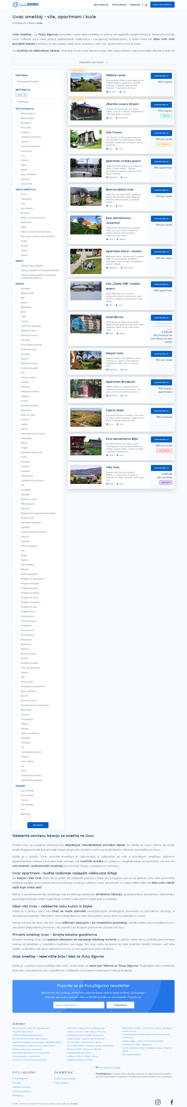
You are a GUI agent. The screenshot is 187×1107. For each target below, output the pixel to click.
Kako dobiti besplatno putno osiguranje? (31, 1052)
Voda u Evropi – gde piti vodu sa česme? (86, 1038)
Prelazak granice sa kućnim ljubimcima (85, 1035)
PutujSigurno (19, 23)
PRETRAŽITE (38, 825)
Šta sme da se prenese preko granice (29, 1038)
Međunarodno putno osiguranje (27, 1049)
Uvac (124, 92)
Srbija (31, 23)
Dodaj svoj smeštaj (162, 5)
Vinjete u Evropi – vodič (78, 1031)
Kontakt (16, 1082)
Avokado (74, 1104)
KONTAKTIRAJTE (161, 76)
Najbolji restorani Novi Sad (79, 1059)
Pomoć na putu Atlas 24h (24, 1028)
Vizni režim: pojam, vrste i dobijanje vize (86, 1028)
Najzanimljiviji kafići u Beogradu (137, 1044)
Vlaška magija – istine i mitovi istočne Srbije (142, 1041)
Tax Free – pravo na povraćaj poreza (29, 1059)
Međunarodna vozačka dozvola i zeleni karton (33, 1045)
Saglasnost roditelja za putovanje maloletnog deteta (37, 1042)
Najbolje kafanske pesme (79, 1052)
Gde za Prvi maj (97, 1031)
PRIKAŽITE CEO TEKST (91, 62)
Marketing (17, 1095)
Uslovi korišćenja (21, 1091)
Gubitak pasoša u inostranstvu (26, 1056)
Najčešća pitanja (21, 1086)
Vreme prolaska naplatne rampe (27, 1035)
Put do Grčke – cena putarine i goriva (84, 1042)
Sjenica (122, 239)
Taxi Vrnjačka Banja (131, 1054)
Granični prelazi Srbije (22, 1031)
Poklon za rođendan (92, 1049)
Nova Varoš (123, 118)
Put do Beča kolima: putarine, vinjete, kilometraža (90, 1045)
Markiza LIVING (74, 1049)
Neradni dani (43, 1028)
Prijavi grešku (61, 1082)
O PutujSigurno (20, 1078)
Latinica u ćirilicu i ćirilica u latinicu (83, 1056)
